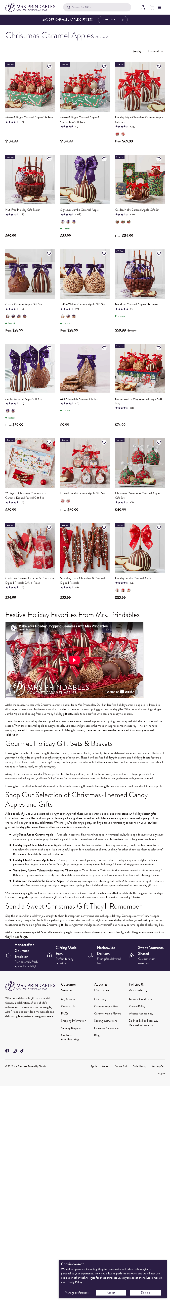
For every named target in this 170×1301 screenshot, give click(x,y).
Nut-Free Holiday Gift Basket (22, 210)
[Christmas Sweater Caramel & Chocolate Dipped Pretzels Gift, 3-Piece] (30, 548)
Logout (161, 1073)
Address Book (121, 1066)
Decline (145, 1292)
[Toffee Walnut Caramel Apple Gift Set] (85, 274)
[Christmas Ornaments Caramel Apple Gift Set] (140, 463)
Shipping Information (73, 1020)
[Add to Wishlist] (49, 66)
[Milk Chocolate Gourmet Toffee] (85, 368)
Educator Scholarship (106, 1028)
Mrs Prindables (20, 1066)
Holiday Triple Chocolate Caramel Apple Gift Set (139, 119)
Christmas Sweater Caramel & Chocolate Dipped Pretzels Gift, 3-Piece (29, 580)
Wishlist (105, 1066)
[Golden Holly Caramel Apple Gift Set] (140, 179)
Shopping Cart (158, 1066)
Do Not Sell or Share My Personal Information (143, 1022)
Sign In (94, 1066)
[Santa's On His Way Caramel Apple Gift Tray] (140, 368)
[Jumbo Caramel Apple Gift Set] (30, 368)
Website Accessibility (141, 1013)
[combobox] (97, 7)
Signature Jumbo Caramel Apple (79, 210)
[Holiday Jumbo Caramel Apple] (140, 548)
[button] (152, 7)
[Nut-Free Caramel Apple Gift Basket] (140, 274)
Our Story (100, 999)
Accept (111, 1292)
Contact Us (68, 1006)
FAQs (64, 1013)
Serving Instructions (105, 1020)
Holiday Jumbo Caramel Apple (133, 578)
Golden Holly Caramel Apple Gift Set (137, 210)
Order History (139, 1066)
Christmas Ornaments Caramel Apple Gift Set (137, 495)
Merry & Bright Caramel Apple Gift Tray (29, 117)
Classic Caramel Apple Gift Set (23, 304)
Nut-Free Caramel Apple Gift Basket (137, 304)
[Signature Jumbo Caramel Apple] (85, 179)
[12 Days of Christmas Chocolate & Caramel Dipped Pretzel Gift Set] (30, 463)
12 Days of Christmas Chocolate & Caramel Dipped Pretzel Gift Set (25, 495)
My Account (68, 999)
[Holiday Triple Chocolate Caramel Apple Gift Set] (140, 87)
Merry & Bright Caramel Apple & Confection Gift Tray (79, 119)
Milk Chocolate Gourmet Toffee (79, 399)
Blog (96, 1035)
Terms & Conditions (140, 999)
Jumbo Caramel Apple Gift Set (23, 399)
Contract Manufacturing (70, 1037)
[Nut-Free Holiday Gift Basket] (30, 179)
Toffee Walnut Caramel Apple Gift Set (82, 304)
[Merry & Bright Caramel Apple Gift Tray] (30, 87)
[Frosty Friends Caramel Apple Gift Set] (85, 463)
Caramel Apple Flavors (107, 1013)
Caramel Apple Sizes (106, 1006)
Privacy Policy (74, 1282)
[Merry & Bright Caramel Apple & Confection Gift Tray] (85, 87)
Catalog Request (71, 1028)
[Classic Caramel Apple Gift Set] (30, 274)
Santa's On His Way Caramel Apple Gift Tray (138, 401)
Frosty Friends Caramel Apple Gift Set (82, 493)
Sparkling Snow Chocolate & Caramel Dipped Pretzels (82, 580)
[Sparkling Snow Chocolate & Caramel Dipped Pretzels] (85, 548)
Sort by (137, 51)
